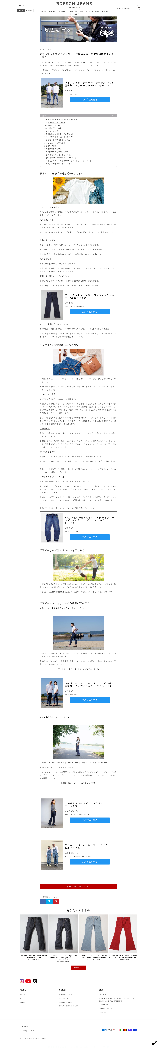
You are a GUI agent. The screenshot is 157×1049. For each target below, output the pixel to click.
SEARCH (23, 1002)
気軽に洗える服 (54, 125)
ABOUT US (24, 995)
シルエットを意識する (56, 143)
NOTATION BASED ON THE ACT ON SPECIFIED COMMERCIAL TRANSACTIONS (116, 1000)
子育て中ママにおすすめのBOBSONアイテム (62, 158)
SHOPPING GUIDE (66, 995)
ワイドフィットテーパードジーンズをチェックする (78, 669)
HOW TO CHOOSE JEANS (68, 1006)
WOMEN (29, 10)
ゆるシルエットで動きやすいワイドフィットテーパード (70, 161)
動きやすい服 (53, 131)
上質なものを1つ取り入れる (59, 152)
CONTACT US (104, 995)
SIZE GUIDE (63, 998)
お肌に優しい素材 (55, 128)
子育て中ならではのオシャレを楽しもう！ (61, 155)
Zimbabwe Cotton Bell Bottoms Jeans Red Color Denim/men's (123, 956)
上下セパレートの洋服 (56, 122)
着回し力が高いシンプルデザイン (61, 134)
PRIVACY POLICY (105, 1005)
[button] (53, 11)
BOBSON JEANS (29, 1038)
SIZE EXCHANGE (65, 1002)
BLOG (22, 998)
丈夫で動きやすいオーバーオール (61, 164)
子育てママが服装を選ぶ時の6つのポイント (61, 119)
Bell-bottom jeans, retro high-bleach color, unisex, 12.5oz (93, 956)
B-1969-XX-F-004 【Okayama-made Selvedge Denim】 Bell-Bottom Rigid (63, 957)
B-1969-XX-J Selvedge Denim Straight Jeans (34, 956)
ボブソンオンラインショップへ (78, 887)
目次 (44, 115)
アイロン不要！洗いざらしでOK (60, 137)
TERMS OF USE (104, 1012)
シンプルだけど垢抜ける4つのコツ (58, 140)
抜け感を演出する (55, 149)
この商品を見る (89, 99)
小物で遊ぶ (52, 146)
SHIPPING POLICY (105, 1008)
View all (78, 968)
